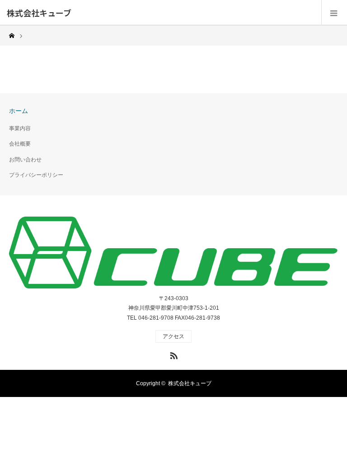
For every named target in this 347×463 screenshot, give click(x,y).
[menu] (334, 12)
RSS (172, 354)
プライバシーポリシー (36, 175)
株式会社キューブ (39, 13)
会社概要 (20, 144)
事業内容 (20, 128)
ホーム (18, 110)
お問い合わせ (25, 159)
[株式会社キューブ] (173, 253)
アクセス (173, 336)
